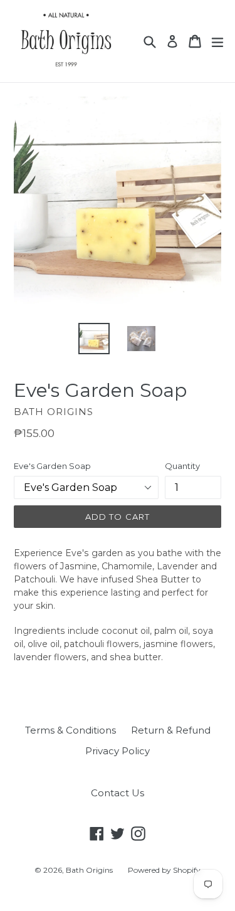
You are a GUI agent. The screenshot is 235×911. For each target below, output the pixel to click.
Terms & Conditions (70, 730)
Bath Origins (89, 870)
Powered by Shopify (164, 870)
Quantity (182, 466)
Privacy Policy (117, 751)
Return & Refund (171, 730)
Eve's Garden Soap (52, 466)
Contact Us (117, 793)
